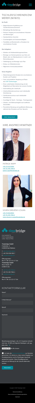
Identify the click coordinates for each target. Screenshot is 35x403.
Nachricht (4, 314)
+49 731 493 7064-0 (9, 270)
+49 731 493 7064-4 (9, 215)
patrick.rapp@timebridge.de (11, 170)
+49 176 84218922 (8, 213)
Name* (4, 292)
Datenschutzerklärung (18, 353)
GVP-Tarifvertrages (11, 81)
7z (9, 345)
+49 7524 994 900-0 (9, 251)
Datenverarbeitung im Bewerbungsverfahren (17, 394)
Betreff (4, 307)
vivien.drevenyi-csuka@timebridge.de (14, 217)
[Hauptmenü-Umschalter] (30, 5)
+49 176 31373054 (8, 166)
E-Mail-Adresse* (6, 299)
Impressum (17, 396)
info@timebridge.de (9, 255)
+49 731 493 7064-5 (9, 168)
